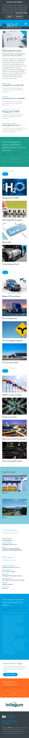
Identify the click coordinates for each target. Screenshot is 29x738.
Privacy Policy (6, 722)
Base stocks (18, 616)
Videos (22, 649)
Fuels (5, 625)
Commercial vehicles (9, 620)
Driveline (19, 620)
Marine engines (19, 629)
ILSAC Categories (8, 649)
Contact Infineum (10, 674)
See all (5, 174)
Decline (19, 17)
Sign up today (14, 159)
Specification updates (9, 641)
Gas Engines (13, 625)
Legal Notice (13, 721)
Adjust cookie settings (21, 13)
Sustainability (21, 641)
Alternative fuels (8, 616)
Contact (6, 724)
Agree (9, 17)
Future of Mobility (17, 645)
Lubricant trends (8, 629)
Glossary (4, 721)
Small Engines (18, 633)
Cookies (14, 722)
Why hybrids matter (8, 653)
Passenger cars (8, 633)
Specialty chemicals (9, 637)
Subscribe (14, 693)
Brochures (6, 645)
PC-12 (16, 649)
